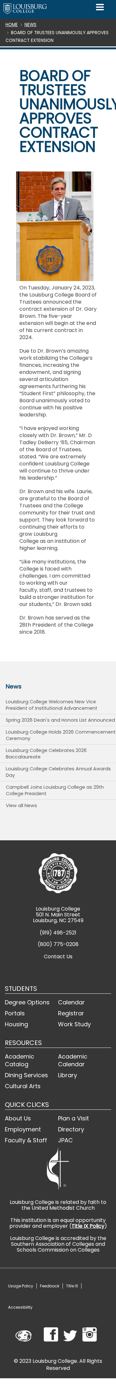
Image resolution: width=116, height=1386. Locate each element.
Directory (71, 1129)
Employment (23, 1129)
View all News (21, 805)
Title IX (72, 1286)
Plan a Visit (73, 1118)
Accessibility (20, 1307)
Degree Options (27, 1002)
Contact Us (58, 956)
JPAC (65, 1140)
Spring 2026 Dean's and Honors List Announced (60, 720)
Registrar (71, 1013)
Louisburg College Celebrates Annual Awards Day (58, 772)
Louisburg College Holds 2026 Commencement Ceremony (61, 735)
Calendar (71, 1002)
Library (67, 1075)
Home (11, 25)
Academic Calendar (72, 1060)
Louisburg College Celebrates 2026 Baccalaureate (46, 753)
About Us (18, 1118)
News (30, 25)
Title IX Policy (88, 1226)
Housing (16, 1024)
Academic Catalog (19, 1060)
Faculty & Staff (26, 1140)
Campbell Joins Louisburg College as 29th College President (55, 790)
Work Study (74, 1024)
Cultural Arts (23, 1086)
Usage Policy (20, 1286)
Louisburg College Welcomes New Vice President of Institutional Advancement (51, 704)
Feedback (49, 1286)
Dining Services (26, 1075)
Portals (15, 1013)
